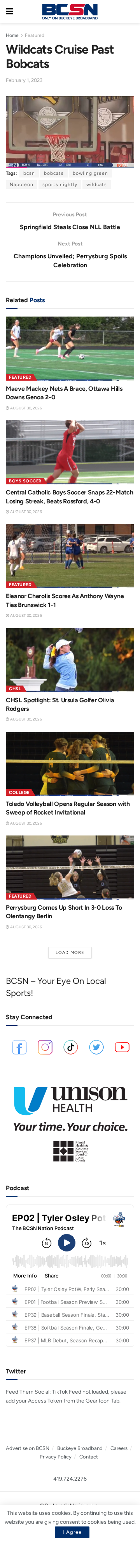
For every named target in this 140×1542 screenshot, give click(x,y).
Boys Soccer (25, 481)
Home (12, 35)
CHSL (15, 688)
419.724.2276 (70, 1479)
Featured (34, 35)
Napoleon (21, 184)
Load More (70, 952)
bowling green (90, 173)
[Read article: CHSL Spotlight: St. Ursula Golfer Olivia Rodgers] (70, 660)
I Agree (72, 1532)
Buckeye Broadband (80, 1448)
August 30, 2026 (25, 408)
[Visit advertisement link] (70, 1120)
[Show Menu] (9, 11)
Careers (119, 1448)
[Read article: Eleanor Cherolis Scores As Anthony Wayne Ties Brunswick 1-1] (70, 556)
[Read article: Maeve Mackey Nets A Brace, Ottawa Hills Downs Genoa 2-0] (70, 349)
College (19, 792)
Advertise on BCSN (27, 1448)
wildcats (96, 184)
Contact (88, 1457)
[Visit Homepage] (69, 11)
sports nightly (59, 184)
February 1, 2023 (24, 80)
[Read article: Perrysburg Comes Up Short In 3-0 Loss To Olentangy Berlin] (70, 867)
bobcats (54, 173)
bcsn (29, 173)
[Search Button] (130, 11)
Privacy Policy (56, 1457)
